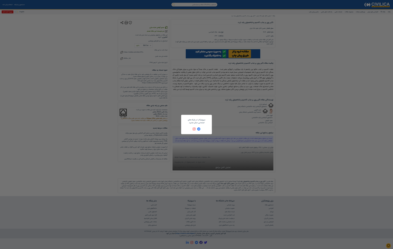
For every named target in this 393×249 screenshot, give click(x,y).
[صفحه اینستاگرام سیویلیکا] (194, 129)
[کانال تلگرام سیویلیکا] (198, 129)
